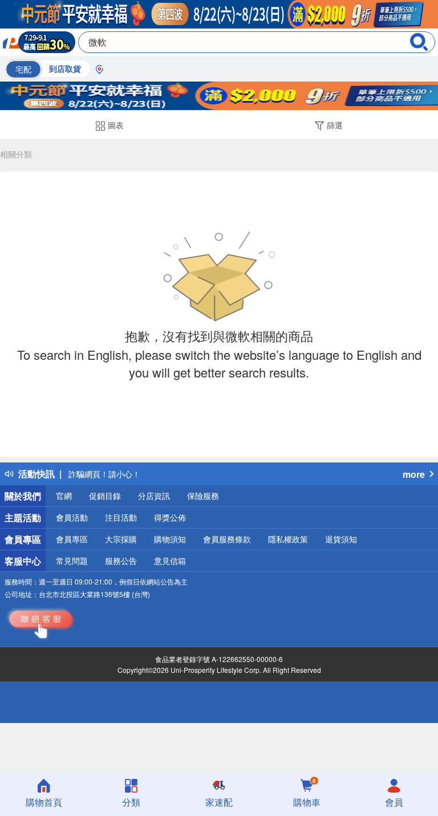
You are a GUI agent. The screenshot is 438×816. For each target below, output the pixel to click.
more (414, 474)
